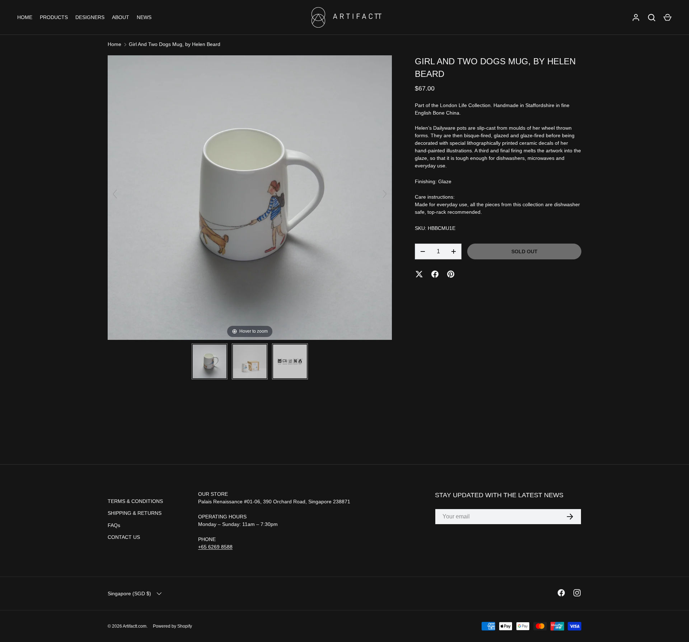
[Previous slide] (115, 194)
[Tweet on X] (419, 274)
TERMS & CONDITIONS (135, 501)
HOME (24, 17)
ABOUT (120, 17)
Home (114, 44)
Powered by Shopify (172, 626)
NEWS (144, 17)
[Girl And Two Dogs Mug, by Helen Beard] (210, 361)
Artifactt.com (134, 626)
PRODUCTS (54, 17)
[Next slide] (385, 194)
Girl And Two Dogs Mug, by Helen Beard (174, 44)
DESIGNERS (89, 17)
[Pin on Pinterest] (451, 274)
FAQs (114, 525)
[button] (667, 18)
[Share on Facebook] (435, 274)
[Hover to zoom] (250, 197)
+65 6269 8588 (215, 547)
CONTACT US (124, 537)
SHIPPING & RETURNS (134, 513)
